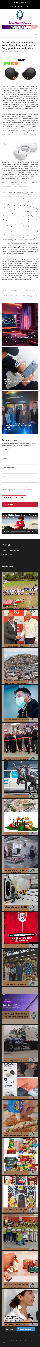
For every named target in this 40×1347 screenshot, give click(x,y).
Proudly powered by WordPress (10, 1341)
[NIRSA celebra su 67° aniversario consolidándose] (20, 1307)
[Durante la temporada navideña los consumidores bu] (20, 1269)
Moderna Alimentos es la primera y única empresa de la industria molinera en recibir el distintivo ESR (10, 296)
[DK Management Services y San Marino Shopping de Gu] (20, 817)
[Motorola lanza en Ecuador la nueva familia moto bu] (20, 1081)
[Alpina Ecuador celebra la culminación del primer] (20, 1232)
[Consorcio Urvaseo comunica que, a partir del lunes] (20, 1043)
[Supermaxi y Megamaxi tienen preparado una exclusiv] (20, 1156)
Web (3, 476)
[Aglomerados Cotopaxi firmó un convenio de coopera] (20, 628)
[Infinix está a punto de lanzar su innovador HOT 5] (20, 1005)
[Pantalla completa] (36, 532)
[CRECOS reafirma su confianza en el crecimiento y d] (20, 741)
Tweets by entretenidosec (10, 551)
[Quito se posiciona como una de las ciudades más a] (20, 666)
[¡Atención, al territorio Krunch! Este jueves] (20, 930)
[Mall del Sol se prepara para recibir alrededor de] (20, 1194)
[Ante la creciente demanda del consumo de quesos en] (20, 1118)
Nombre (4, 459)
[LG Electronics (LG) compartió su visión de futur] (20, 892)
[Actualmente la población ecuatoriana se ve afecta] (20, 703)
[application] (20, 523)
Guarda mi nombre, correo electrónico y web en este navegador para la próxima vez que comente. (19, 490)
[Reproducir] (4, 532)
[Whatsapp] (7, 62)
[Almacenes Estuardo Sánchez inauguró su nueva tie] (20, 967)
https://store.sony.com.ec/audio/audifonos (16, 280)
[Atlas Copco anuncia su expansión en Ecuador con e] (20, 779)
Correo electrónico (8, 468)
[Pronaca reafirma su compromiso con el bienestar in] (20, 590)
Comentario (6, 449)
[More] (14, 62)
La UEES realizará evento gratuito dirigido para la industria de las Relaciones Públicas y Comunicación (29, 296)
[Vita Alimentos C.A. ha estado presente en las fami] (20, 854)
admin (3, 51)
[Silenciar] (32, 532)
